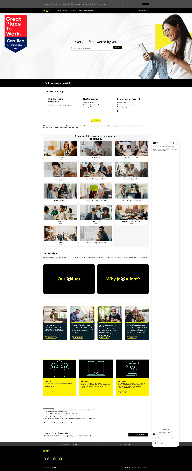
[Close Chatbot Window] (176, 143)
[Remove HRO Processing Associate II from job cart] (49, 111)
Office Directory (126, 467)
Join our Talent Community (86, 10)
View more (96, 121)
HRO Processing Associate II (55, 100)
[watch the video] (69, 279)
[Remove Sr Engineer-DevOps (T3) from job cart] (118, 111)
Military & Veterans (62, 10)
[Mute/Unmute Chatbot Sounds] (173, 143)
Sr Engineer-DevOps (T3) (129, 99)
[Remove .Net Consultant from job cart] (83, 111)
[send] (175, 443)
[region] (165, 293)
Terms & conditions (136, 467)
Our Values (73, 10)
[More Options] (155, 443)
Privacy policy (146, 467)
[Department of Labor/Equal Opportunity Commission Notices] (96, 423)
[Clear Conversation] (171, 143)
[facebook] (44, 459)
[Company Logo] (49, 10)
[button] (136, 4)
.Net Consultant (90, 99)
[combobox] (91, 48)
